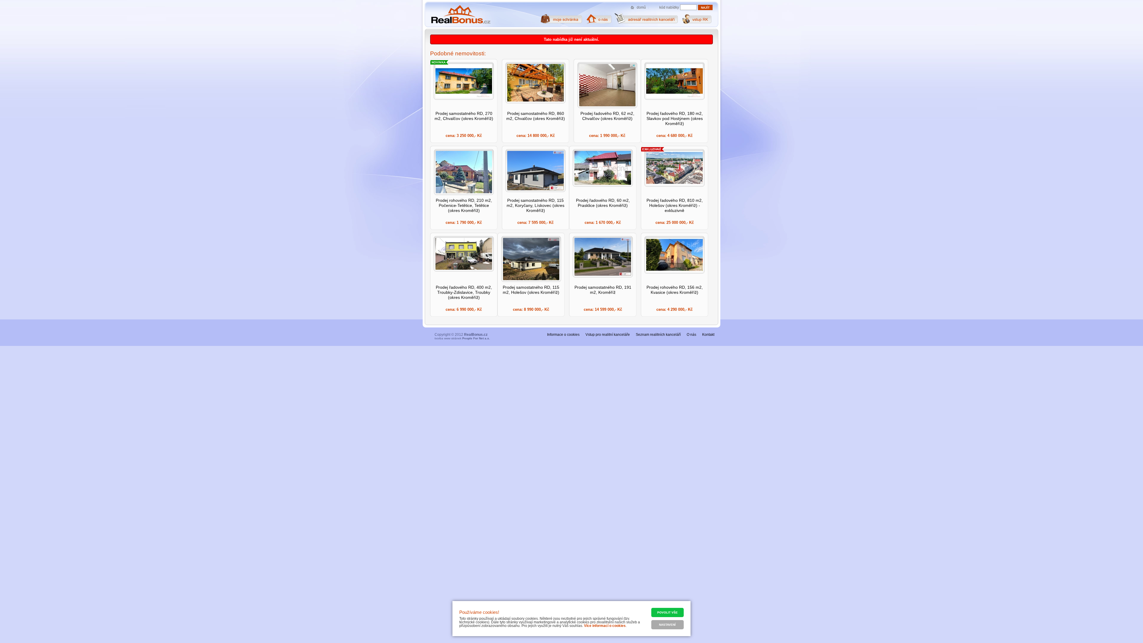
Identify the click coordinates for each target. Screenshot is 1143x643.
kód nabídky (669, 7)
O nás (691, 334)
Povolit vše (667, 612)
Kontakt (708, 334)
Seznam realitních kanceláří (658, 334)
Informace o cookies (563, 334)
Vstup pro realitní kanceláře (607, 334)
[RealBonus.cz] (460, 14)
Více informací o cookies (605, 626)
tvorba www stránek (462, 338)
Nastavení (667, 624)
